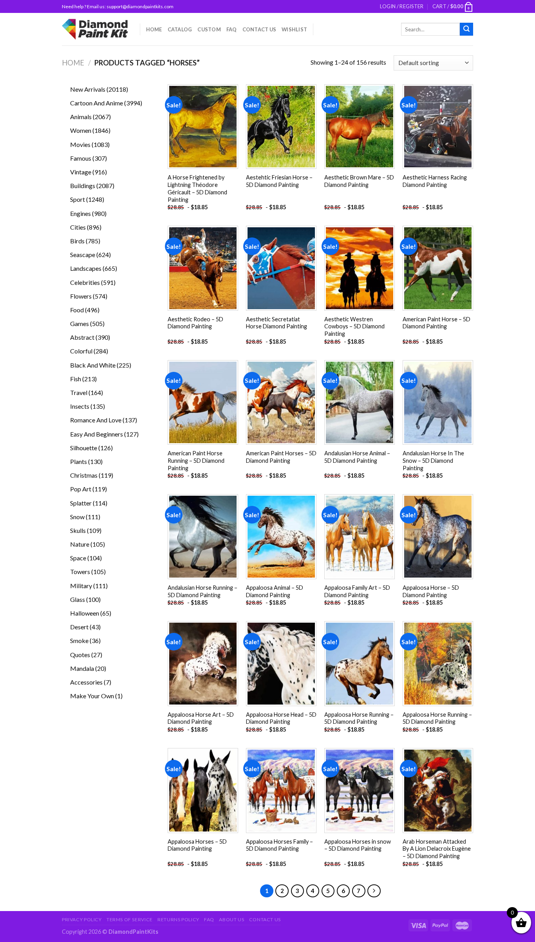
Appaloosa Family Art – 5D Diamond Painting (357, 591)
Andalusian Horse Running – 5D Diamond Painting (202, 591)
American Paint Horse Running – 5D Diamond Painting (196, 460)
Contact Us (259, 29)
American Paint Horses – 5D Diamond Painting (281, 457)
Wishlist (294, 29)
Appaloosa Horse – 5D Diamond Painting (431, 591)
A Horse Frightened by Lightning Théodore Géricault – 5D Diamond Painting (197, 188)
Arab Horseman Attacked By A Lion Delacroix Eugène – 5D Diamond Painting (437, 848)
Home (154, 29)
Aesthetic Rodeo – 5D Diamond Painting (195, 323)
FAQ (231, 29)
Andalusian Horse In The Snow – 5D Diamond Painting (433, 460)
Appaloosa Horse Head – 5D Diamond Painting (281, 718)
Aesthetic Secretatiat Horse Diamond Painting (276, 323)
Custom (209, 29)
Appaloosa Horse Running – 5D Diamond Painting (359, 718)
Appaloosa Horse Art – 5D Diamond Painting (201, 718)
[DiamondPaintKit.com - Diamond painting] (95, 29)
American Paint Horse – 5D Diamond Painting (436, 323)
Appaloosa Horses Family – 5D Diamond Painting (279, 845)
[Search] (466, 29)
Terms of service (130, 919)
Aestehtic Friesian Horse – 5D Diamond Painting (279, 181)
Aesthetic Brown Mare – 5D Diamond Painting (359, 181)
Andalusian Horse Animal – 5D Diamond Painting (357, 457)
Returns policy (178, 919)
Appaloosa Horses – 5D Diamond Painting (197, 845)
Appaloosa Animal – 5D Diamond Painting (274, 591)
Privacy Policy (82, 919)
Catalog (180, 29)
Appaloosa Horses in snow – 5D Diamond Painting (357, 845)
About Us (231, 919)
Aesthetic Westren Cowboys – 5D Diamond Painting (354, 326)
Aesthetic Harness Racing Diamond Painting (435, 181)
